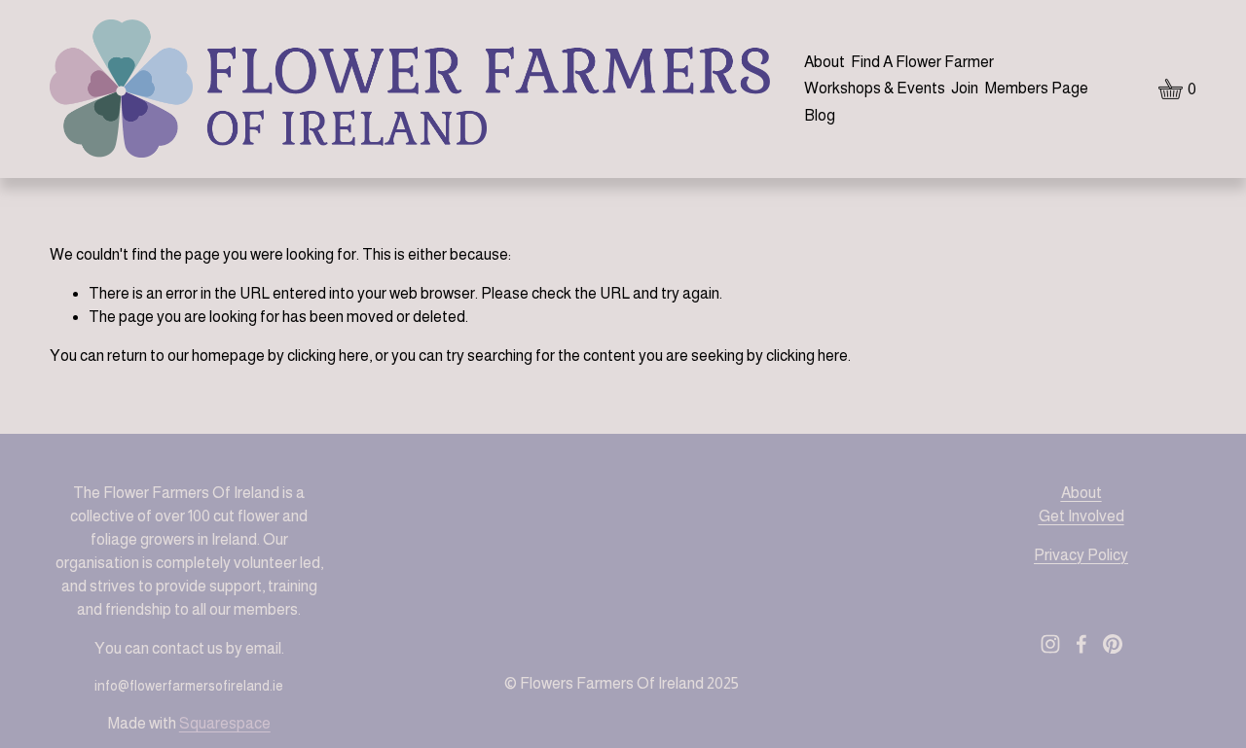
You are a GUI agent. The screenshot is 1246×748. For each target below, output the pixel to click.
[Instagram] (1050, 644)
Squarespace (225, 723)
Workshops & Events (874, 88)
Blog (819, 115)
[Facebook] (1081, 644)
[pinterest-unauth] (1112, 644)
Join (964, 88)
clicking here (328, 355)
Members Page (1036, 88)
